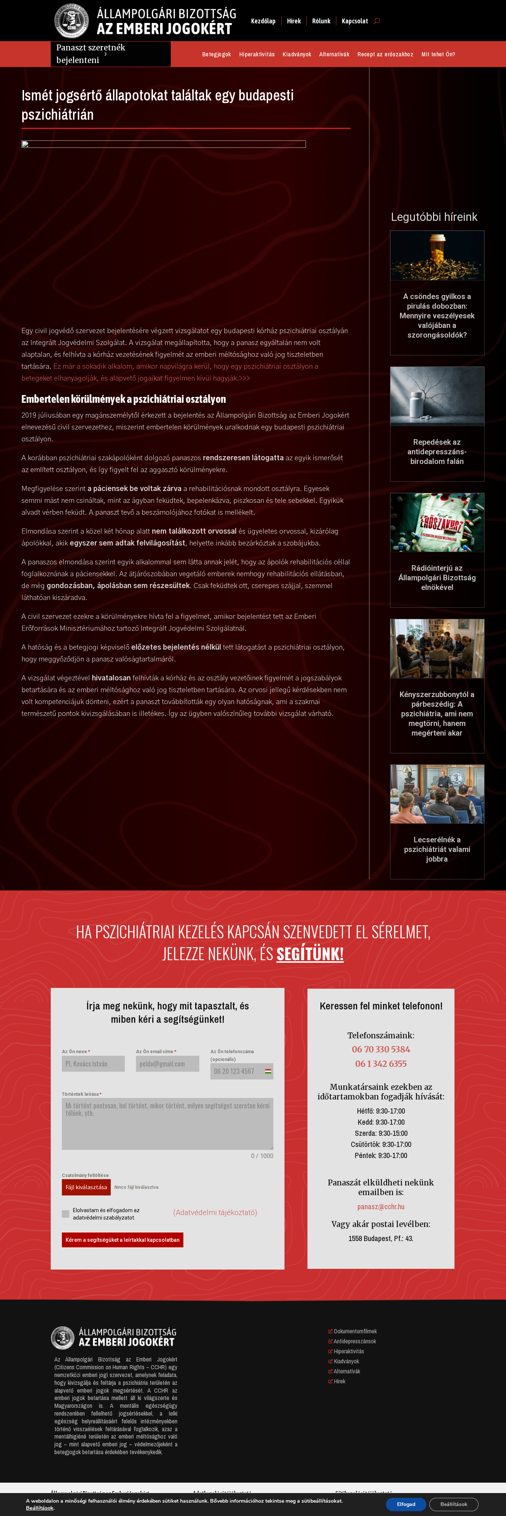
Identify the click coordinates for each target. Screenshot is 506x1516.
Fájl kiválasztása (86, 1187)
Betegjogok (216, 55)
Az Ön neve (76, 1051)
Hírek (294, 21)
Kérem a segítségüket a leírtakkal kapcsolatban (123, 1240)
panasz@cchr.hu (381, 1206)
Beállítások (39, 1508)
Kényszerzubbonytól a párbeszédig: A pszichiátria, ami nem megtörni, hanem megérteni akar (437, 713)
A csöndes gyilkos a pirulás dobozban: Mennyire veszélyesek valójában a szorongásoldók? (437, 315)
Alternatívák (334, 55)
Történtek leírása (81, 1094)
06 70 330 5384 (381, 1049)
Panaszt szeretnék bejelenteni (91, 54)
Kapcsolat (355, 21)
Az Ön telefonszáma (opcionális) (232, 1055)
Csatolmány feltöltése (85, 1175)
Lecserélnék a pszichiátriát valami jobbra (437, 849)
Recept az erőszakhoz (385, 55)
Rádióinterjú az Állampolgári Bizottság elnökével (437, 578)
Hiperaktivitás (257, 55)
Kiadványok (297, 55)
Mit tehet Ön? (438, 55)
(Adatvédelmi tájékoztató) (215, 1212)
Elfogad (406, 1504)
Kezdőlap (263, 21)
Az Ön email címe (156, 1051)
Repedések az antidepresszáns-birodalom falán (437, 452)
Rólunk (321, 21)
